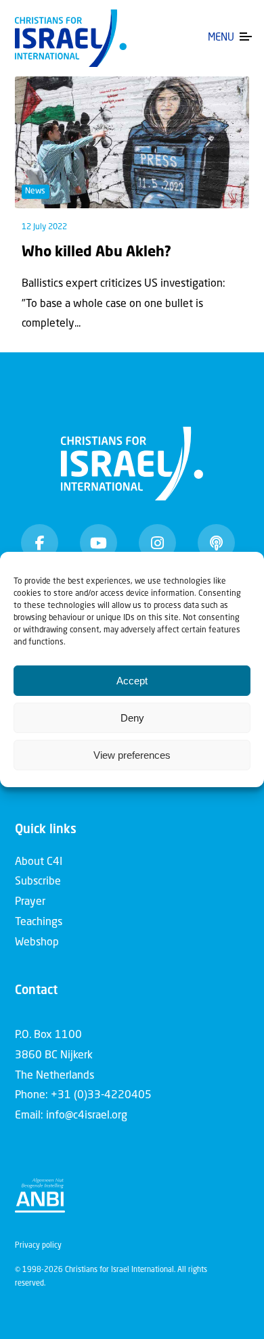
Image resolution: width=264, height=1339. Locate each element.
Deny (132, 718)
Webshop (37, 942)
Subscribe (38, 881)
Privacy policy (38, 1246)
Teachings (38, 922)
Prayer (30, 902)
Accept (132, 680)
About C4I (38, 862)
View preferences (132, 755)
